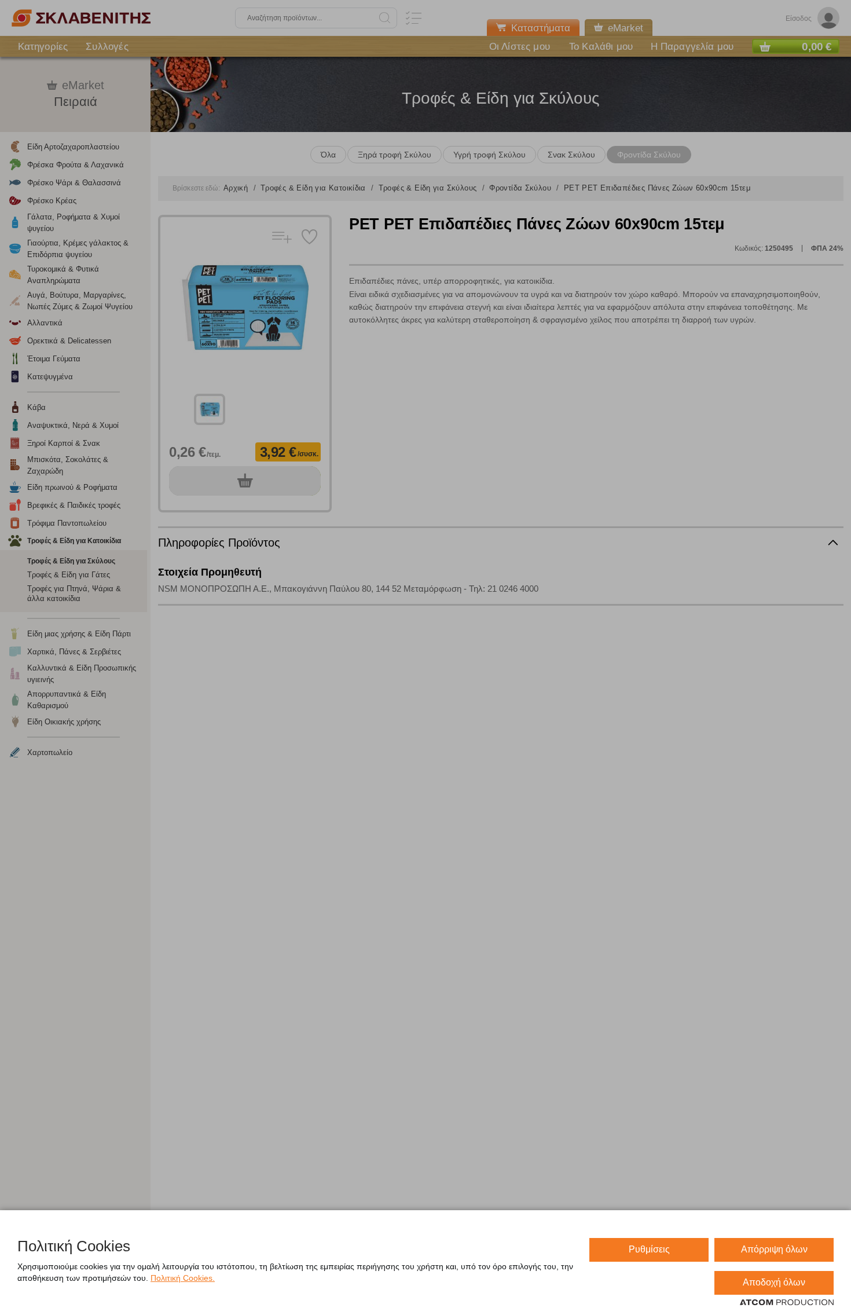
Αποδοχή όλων (774, 1282)
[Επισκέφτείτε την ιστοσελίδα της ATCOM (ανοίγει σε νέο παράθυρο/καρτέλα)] (787, 1302)
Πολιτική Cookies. (183, 1278)
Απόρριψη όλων (774, 1249)
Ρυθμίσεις (649, 1249)
